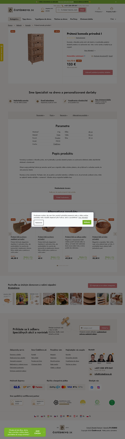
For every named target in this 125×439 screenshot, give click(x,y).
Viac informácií (83, 217)
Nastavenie (38, 223)
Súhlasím (87, 222)
